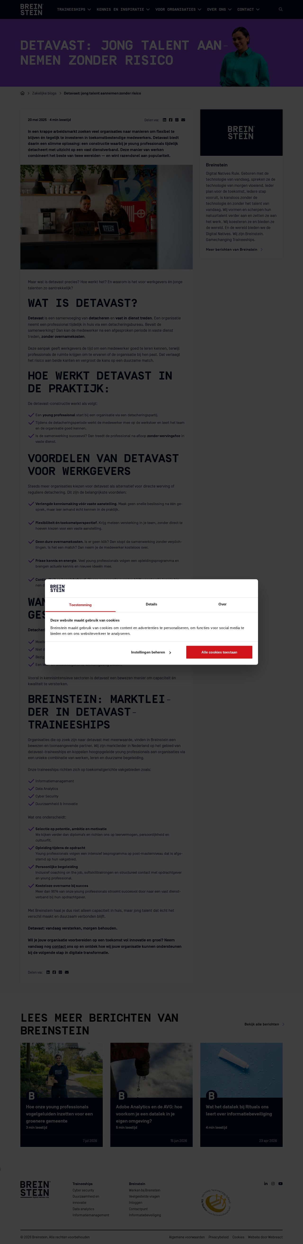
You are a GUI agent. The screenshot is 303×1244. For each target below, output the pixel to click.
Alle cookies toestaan (219, 652)
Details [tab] (151, 604)
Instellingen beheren (148, 652)
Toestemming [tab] (80, 605)
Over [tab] (222, 604)
